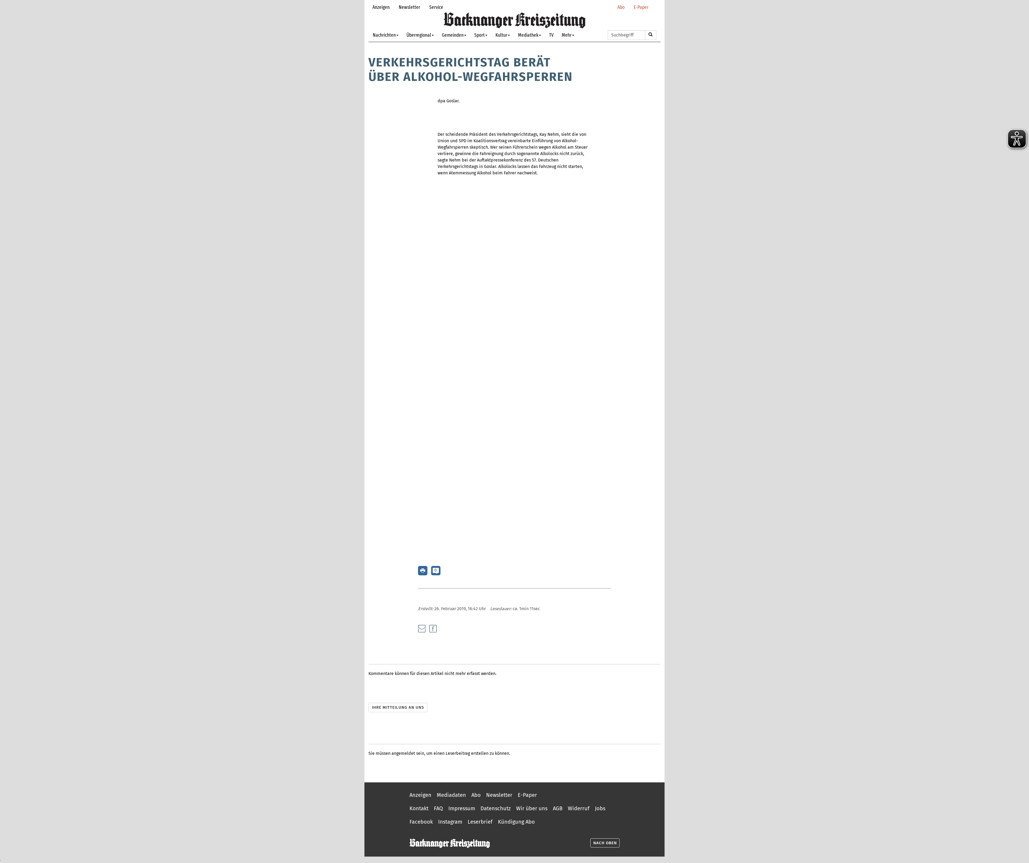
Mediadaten (451, 795)
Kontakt (418, 808)
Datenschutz (495, 808)
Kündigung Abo (516, 822)
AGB (557, 808)
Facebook (421, 822)
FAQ (438, 808)
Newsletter (409, 7)
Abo (621, 7)
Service (436, 7)
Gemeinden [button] (453, 35)
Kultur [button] (501, 35)
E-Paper (641, 7)
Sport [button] (479, 35)
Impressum (461, 808)
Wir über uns (531, 808)
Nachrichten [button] (384, 35)
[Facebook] (433, 628)
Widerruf (579, 808)
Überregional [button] (419, 35)
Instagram (450, 822)
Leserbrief (480, 822)
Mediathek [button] (528, 35)
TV (551, 35)
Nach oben (605, 843)
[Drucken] (422, 570)
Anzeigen (381, 7)
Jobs (600, 808)
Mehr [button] (567, 35)
